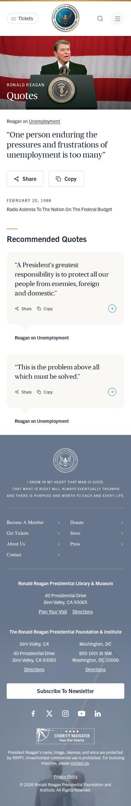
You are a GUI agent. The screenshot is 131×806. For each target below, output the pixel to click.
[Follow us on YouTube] (82, 714)
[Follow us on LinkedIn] (98, 714)
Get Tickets (18, 533)
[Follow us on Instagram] (65, 714)
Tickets (25, 18)
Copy (70, 178)
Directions (83, 611)
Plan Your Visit (53, 611)
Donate (77, 522)
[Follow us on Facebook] (33, 714)
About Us (16, 543)
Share (29, 178)
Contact (14, 554)
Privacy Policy (66, 776)
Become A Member (25, 522)
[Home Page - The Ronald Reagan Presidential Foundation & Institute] (65, 18)
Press (75, 543)
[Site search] (100, 18)
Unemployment (44, 121)
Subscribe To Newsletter (65, 690)
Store (75, 533)
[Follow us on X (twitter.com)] (49, 714)
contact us (80, 762)
